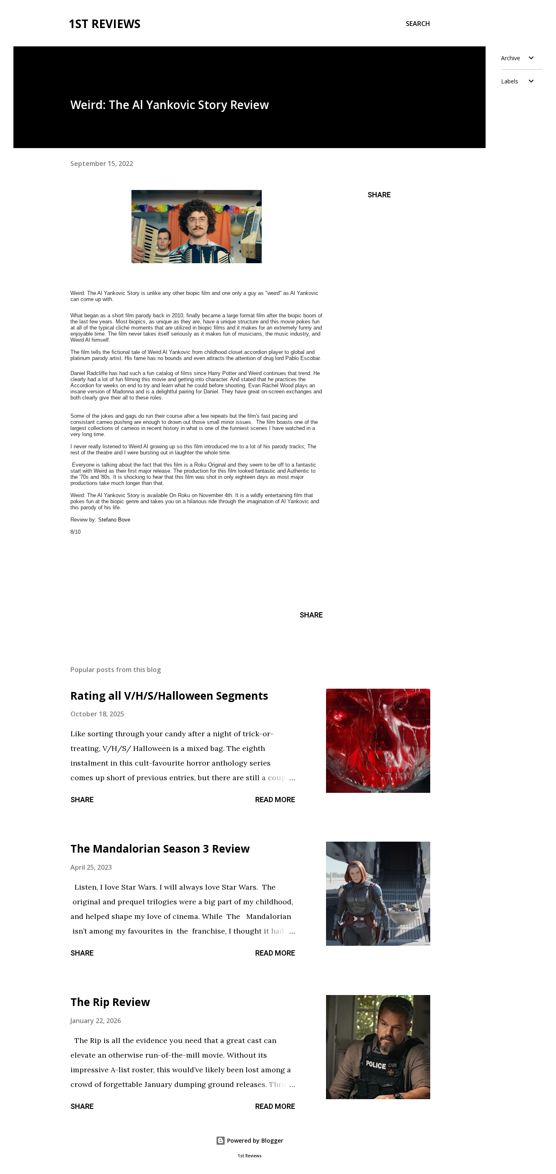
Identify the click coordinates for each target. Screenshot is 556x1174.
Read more (275, 799)
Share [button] (379, 194)
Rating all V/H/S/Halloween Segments (169, 695)
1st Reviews (104, 23)
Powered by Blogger (254, 1140)
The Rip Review (110, 1002)
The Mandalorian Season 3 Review (160, 848)
